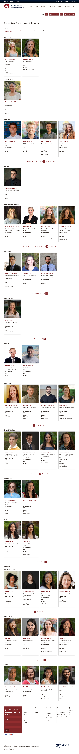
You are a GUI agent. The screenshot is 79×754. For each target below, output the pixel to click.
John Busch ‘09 (27, 405)
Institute (25, 710)
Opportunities (51, 6)
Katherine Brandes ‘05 (11, 405)
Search (73, 6)
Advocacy (6, 30)
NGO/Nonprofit (69, 30)
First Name (7, 714)
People (36, 6)
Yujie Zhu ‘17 (26, 541)
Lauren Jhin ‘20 (45, 591)
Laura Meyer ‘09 (27, 638)
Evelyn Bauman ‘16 (10, 59)
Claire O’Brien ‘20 (46, 638)
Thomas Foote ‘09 (10, 452)
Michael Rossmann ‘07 (11, 188)
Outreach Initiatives (27, 714)
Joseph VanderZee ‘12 (47, 273)
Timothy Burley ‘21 (10, 686)
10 (49, 246)
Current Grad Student (25, 30)
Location (51, 14)
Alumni (36, 712)
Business (16, 30)
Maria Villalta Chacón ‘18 (66, 686)
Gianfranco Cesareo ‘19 (47, 405)
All (46, 14)
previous (29, 161)
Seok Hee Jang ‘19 (46, 452)
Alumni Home (71, 14)
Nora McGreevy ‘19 (10, 500)
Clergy (19, 30)
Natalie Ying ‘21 (63, 638)
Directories (37, 710)
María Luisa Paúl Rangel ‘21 (29, 501)
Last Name (7, 719)
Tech (11, 31)
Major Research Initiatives (49, 710)
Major (61, 14)
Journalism (58, 30)
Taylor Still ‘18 (27, 273)
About (30, 6)
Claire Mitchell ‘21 (64, 452)
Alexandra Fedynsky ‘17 (29, 591)
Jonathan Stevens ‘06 (11, 273)
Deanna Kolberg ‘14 (64, 591)
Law (61, 30)
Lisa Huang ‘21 (45, 686)
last (54, 161)
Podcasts (71, 714)
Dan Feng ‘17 (8, 638)
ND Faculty (59, 710)
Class (66, 14)
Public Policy (7, 31)
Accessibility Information (9, 749)
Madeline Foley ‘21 (28, 59)
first (25, 161)
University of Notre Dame (16, 745)
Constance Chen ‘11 (10, 102)
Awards (25, 716)
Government (46, 30)
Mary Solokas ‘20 (45, 226)
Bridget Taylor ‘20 (10, 320)
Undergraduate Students (49, 720)
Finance (41, 30)
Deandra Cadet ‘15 (10, 591)
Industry (56, 14)
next (51, 161)
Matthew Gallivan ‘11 (29, 452)
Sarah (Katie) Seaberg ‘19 (12, 226)
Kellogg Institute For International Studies (12, 746)
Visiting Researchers (61, 712)
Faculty (47, 715)
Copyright (6, 745)
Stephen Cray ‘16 (9, 365)
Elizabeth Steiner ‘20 (65, 226)
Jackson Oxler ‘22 (46, 141)
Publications (48, 713)
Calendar (60, 6)
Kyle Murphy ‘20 (27, 141)
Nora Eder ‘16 (27, 686)
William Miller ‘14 (10, 141)
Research (43, 6)
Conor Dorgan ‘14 (28, 365)
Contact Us (19, 748)
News (70, 712)
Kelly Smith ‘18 (27, 226)
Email (6, 724)
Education (32, 30)
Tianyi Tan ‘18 (9, 541)
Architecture (11, 30)
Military (64, 30)
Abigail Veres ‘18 (63, 141)
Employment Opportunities (26, 719)
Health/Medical (52, 30)
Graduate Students (49, 717)
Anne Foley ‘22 (63, 405)
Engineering (37, 30)
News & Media (67, 6)
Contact (25, 712)
